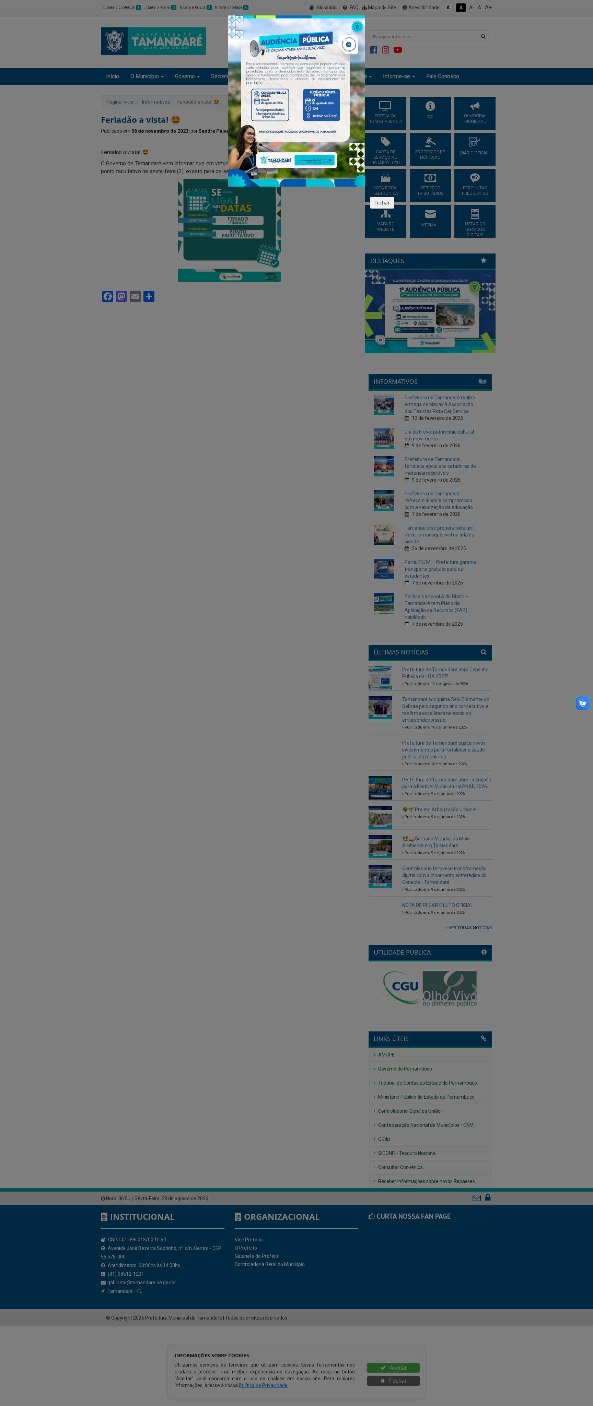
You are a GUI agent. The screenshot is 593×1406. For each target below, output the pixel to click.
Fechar (382, 202)
